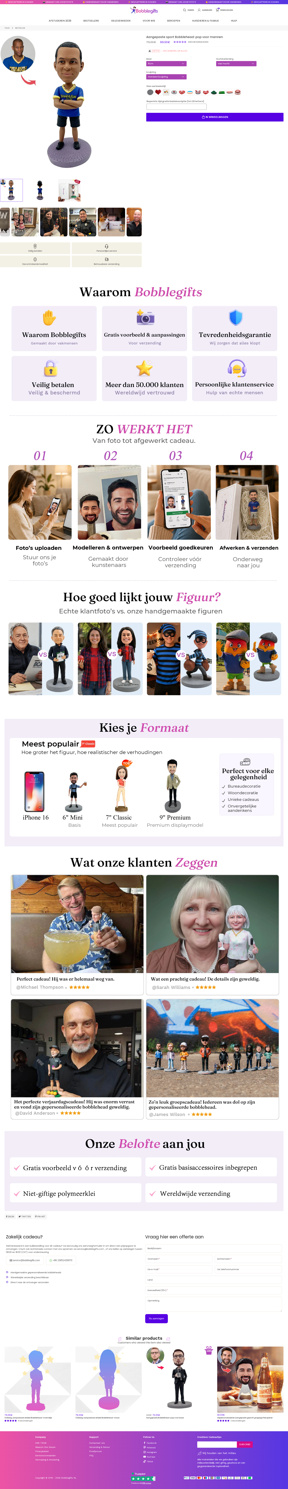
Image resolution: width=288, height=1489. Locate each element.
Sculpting (151, 72)
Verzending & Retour (99, 1447)
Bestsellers (91, 20)
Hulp (234, 20)
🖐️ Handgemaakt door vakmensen (39, 2)
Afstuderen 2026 (60, 20)
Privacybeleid (41, 1451)
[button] (180, 41)
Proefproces (95, 1451)
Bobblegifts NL (68, 1478)
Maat (149, 58)
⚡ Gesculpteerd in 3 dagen (81, 2)
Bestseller (20, 28)
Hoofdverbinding (224, 58)
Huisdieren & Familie (205, 20)
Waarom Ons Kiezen (45, 1447)
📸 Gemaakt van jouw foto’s (119, 2)
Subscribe (244, 1444)
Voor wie (149, 20)
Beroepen (173, 20)
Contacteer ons (97, 1443)
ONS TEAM (40, 1443)
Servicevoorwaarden (45, 1455)
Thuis (7, 28)
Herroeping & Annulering (47, 1459)
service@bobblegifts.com (26, 1260)
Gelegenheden (120, 20)
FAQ (91, 1455)
